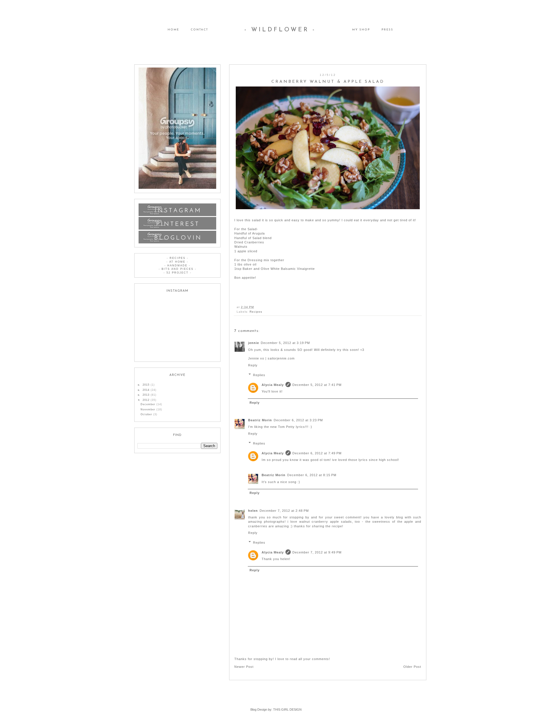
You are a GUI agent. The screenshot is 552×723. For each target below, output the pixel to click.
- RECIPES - (177, 258)
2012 (147, 400)
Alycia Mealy (273, 385)
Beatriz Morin (260, 420)
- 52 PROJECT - (177, 272)
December (148, 404)
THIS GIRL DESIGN (287, 709)
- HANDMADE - (177, 265)
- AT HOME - (177, 261)
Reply (253, 365)
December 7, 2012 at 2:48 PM (284, 510)
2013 (147, 394)
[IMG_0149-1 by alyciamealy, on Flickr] (327, 147)
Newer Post (244, 666)
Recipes (256, 311)
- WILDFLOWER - (280, 30)
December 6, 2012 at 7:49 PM (317, 453)
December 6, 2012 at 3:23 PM (298, 420)
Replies (259, 374)
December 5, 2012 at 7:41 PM (317, 385)
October (147, 414)
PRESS (387, 29)
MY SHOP (361, 29)
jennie (253, 343)
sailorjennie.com (281, 358)
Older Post (412, 666)
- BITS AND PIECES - (177, 269)
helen (253, 510)
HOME (173, 29)
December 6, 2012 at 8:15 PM (311, 475)
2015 (147, 384)
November (148, 409)
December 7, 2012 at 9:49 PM (317, 552)
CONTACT (199, 29)
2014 (147, 390)
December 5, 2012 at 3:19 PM (285, 343)
